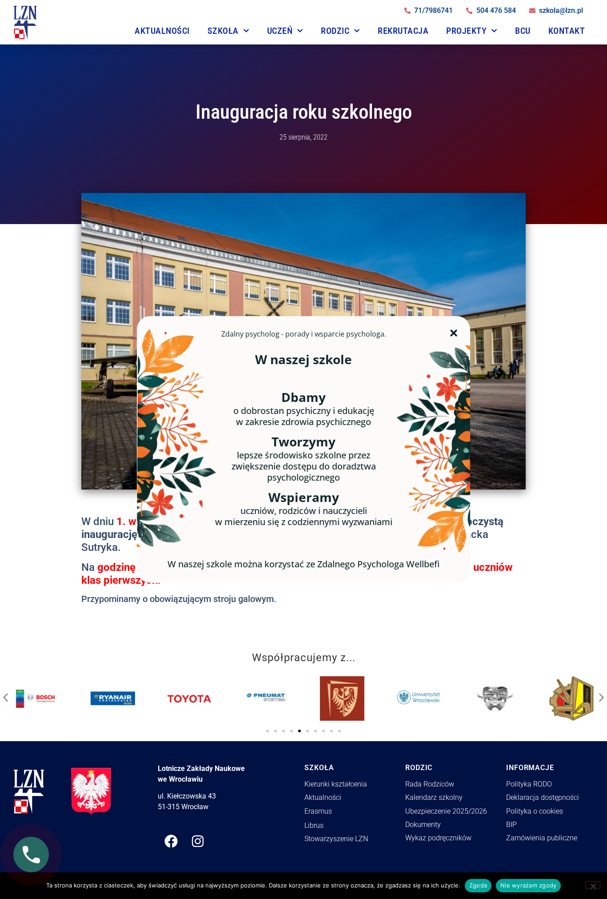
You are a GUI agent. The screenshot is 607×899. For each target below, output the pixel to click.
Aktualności (162, 30)
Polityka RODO (529, 784)
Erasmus (318, 811)
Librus (313, 825)
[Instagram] (197, 841)
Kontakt (566, 30)
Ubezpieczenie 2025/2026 (446, 811)
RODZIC (335, 30)
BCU (523, 30)
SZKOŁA (223, 30)
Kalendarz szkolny (434, 797)
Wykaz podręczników (438, 838)
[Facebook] (171, 841)
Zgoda (478, 885)
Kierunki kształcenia (335, 784)
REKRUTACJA (403, 30)
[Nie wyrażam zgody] (592, 885)
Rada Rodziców (429, 784)
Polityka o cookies (534, 811)
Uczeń (280, 30)
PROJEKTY (466, 30)
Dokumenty (423, 824)
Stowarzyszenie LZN (336, 839)
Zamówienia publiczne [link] (541, 838)
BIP (511, 824)
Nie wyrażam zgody (528, 885)
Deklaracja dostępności (542, 797)
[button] (5, 695)
